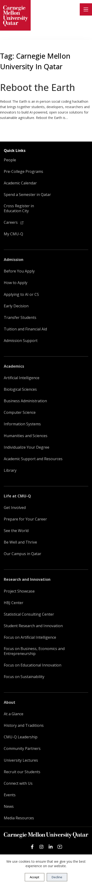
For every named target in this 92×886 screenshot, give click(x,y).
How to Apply (15, 282)
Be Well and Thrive (20, 542)
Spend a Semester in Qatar (27, 194)
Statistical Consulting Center (29, 614)
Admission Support (21, 340)
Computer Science (20, 412)
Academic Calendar (20, 183)
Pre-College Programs (23, 171)
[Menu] (86, 9)
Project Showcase (19, 591)
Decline (57, 877)
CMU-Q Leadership (21, 737)
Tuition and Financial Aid (25, 329)
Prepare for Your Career (25, 519)
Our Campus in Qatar (22, 553)
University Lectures (21, 760)
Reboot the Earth (37, 87)
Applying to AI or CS (21, 294)
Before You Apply (19, 271)
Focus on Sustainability (24, 676)
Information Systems (22, 424)
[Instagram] (41, 847)
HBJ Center (13, 602)
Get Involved (15, 507)
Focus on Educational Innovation (32, 665)
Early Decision (16, 306)
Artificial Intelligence (21, 377)
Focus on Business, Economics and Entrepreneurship (34, 651)
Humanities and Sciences (25, 435)
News (9, 806)
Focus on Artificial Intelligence (30, 637)
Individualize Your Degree (26, 447)
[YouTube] (60, 847)
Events (10, 795)
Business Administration (25, 400)
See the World (16, 530)
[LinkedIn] (50, 847)
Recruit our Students (22, 771)
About (9, 702)
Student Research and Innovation (33, 625)
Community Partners (22, 748)
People (10, 160)
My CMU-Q (13, 234)
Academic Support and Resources (33, 458)
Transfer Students (20, 317)
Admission (13, 259)
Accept (34, 877)
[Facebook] (32, 847)
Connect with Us (18, 783)
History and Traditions (24, 725)
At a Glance (13, 713)
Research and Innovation (27, 579)
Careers (11, 222)
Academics (14, 366)
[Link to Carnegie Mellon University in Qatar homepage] (15, 15)
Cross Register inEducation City (19, 208)
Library (10, 470)
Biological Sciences (20, 389)
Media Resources (19, 818)
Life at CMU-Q (17, 496)
